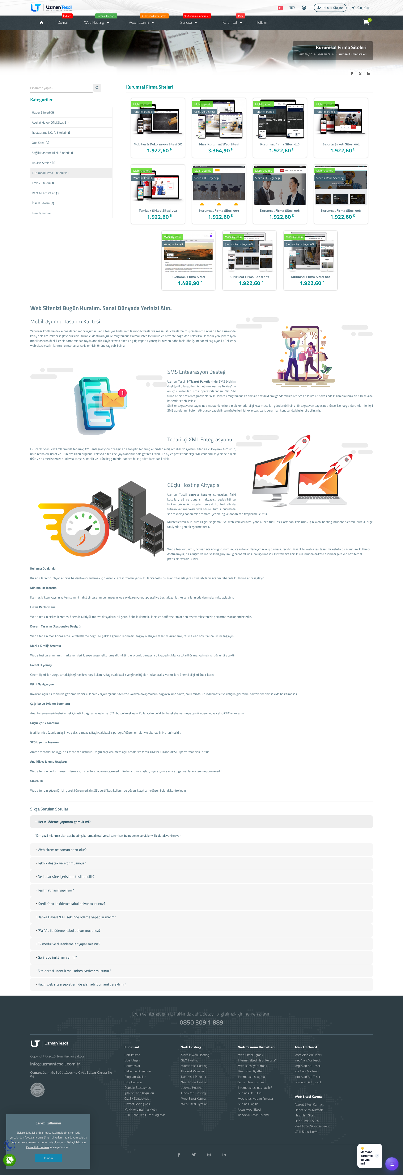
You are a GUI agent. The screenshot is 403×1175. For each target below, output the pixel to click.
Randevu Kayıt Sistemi (253, 1115)
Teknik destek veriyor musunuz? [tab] (62, 863)
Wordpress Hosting (194, 1066)
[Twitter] (193, 1154)
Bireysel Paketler (192, 1071)
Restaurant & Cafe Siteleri (51, 132)
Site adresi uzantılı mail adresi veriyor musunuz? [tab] (74, 971)
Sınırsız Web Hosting (195, 1055)
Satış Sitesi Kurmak (251, 1082)
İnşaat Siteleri (43, 203)
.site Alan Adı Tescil (308, 1082)
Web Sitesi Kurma (193, 1098)
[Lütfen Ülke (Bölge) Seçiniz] (280, 8)
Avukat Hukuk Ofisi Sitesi (50, 122)
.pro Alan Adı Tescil (308, 1076)
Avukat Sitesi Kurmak (309, 1104)
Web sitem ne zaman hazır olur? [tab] (62, 849)
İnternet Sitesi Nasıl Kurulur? (257, 1060)
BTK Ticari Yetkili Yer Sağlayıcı (145, 1115)
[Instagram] (209, 1154)
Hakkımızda (132, 1055)
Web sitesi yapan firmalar (255, 1098)
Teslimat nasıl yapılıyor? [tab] (56, 890)
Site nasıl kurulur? (250, 1093)
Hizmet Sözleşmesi (137, 1104)
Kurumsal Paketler (193, 1076)
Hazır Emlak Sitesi (307, 1121)
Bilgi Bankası (133, 1082)
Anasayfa (305, 53)
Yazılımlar (324, 53)
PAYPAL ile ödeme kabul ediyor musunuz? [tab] (69, 930)
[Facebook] (178, 1154)
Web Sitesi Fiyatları (194, 1104)
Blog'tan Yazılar (135, 1076)
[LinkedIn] (224, 1154)
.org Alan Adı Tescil (308, 1066)
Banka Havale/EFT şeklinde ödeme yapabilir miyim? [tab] (77, 917)
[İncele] (151, 119)
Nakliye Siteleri (43, 162)
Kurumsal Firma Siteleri (50, 172)
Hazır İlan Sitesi (305, 1115)
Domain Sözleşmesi (137, 1087)
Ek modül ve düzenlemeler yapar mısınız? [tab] (69, 944)
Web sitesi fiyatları (250, 1071)
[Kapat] (377, 1156)
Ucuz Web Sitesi (249, 1109)
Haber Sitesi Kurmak (309, 1110)
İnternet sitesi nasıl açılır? (255, 1087)
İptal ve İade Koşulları (139, 1093)
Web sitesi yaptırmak (252, 1066)
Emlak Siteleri (43, 182)
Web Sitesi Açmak (250, 1055)
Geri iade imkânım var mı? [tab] (57, 957)
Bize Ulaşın (132, 1060)
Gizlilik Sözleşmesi (136, 1098)
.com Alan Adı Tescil (308, 1055)
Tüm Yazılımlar (41, 213)
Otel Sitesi (40, 142)
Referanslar (132, 1066)
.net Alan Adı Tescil (308, 1060)
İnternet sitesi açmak (252, 1076)
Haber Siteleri (43, 112)
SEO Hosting (190, 1060)
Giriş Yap (363, 7)
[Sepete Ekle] (164, 119)
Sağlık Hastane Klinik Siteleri (52, 152)
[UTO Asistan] (391, 1163)
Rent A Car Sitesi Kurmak (312, 1126)
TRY (292, 7)
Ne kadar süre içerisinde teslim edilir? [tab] (66, 876)
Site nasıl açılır (248, 1104)
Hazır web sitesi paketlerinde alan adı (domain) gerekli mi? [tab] (82, 984)
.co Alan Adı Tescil (307, 1071)
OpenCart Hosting (193, 1093)
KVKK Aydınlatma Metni (140, 1109)
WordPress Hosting (194, 1082)
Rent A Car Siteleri (45, 193)
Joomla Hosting (192, 1087)
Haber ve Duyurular (137, 1071)
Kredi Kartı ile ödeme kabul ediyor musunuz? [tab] (71, 903)
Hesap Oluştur (333, 7)
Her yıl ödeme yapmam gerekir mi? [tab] (64, 822)
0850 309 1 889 (201, 1022)
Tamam (48, 1158)
